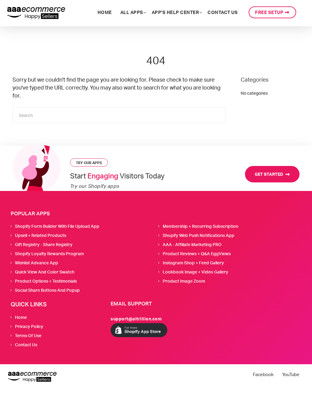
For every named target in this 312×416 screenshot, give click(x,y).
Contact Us (26, 344)
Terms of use (28, 335)
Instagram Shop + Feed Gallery (193, 262)
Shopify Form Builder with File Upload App (57, 226)
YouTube (291, 374)
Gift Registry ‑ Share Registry (44, 244)
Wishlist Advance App (36, 262)
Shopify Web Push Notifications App (198, 235)
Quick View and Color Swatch (44, 271)
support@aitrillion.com (136, 318)
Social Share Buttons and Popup (47, 290)
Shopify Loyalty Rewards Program (49, 253)
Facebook (263, 374)
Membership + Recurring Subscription (200, 226)
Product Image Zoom (184, 281)
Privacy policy (29, 326)
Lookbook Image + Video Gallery (195, 271)
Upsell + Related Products (40, 235)
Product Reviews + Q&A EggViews (197, 253)
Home (21, 317)
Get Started (269, 174)
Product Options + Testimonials (46, 281)
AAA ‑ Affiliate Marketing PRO (192, 244)
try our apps (89, 162)
